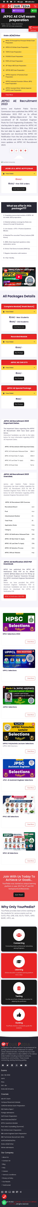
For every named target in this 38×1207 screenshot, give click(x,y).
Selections (29, 11)
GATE (3, 1079)
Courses (8, 24)
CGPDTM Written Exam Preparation (13, 1106)
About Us (6, 1157)
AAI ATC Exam (6, 1099)
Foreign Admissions (7, 1113)
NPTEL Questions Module (9, 1123)
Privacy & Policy (8, 1178)
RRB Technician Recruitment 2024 (12, 1137)
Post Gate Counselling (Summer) (12, 1127)
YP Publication (11, 11)
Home (3, 24)
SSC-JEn (4, 1085)
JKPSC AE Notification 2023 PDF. (15, 596)
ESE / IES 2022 (5, 1075)
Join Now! (19, 895)
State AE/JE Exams (7, 1089)
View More (30, 642)
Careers (5, 1171)
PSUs (2, 1082)
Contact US (6, 1161)
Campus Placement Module (10, 1102)
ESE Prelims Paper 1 (7, 1109)
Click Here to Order (19, 189)
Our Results (6, 1182)
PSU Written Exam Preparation (11, 1130)
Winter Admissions (7, 1147)
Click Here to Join (19, 327)
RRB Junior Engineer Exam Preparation (14, 1134)
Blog (4, 1164)
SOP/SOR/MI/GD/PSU (8, 1141)
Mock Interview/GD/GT (9, 1120)
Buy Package (19, 353)
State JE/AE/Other (17, 24)
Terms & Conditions (9, 1175)
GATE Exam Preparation (9, 1116)
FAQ (4, 1168)
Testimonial (7, 1185)
